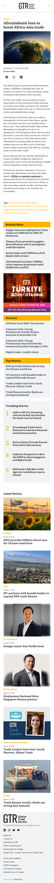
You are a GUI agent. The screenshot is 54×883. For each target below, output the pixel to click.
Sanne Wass (10, 71)
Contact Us (8, 839)
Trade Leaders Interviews (15, 742)
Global (6, 796)
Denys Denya (32, 206)
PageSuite (18, 879)
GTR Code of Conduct (12, 869)
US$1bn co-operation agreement (25, 176)
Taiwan (24, 213)
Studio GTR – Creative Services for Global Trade (23, 853)
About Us (7, 835)
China (22, 206)
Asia (5, 586)
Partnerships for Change (13, 849)
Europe (7, 533)
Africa (6, 19)
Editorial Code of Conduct (13, 872)
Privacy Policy (9, 862)
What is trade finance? (12, 846)
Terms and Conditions (12, 858)
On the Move (10, 639)
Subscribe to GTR (10, 842)
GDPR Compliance (11, 865)
